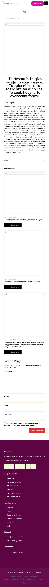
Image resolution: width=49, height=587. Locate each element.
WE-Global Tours (14, 497)
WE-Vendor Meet (14, 482)
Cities (9, 511)
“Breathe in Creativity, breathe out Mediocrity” (22, 281)
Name (7, 396)
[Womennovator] (10, 3)
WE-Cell (10, 489)
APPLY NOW (37, 3)
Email (6, 405)
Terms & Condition (14, 518)
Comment (8, 371)
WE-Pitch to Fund (14, 493)
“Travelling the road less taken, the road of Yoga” (23, 219)
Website (7, 414)
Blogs (24, 583)
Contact (10, 522)
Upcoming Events (14, 515)
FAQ (8, 526)
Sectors (10, 507)
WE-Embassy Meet (14, 486)
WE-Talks (10, 478)
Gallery (19, 576)
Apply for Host (17, 552)
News (22, 579)
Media (28, 579)
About (13, 576)
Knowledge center (11, 579)
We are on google (14, 540)
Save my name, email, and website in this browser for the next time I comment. (22, 424)
